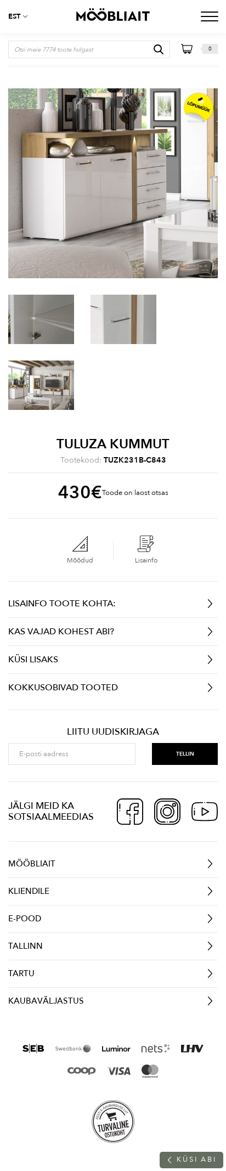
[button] (22, 16)
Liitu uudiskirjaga (113, 732)
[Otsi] (159, 49)
